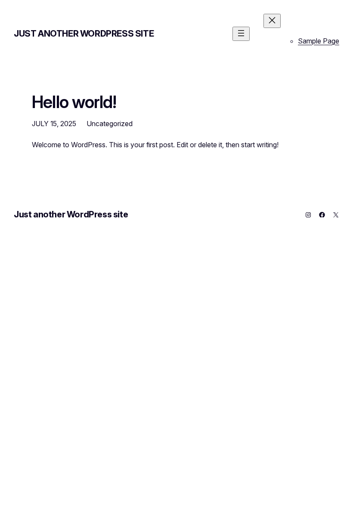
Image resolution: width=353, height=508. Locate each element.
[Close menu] (272, 21)
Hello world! (74, 102)
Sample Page (318, 41)
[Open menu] (241, 34)
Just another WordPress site (84, 33)
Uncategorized (110, 123)
